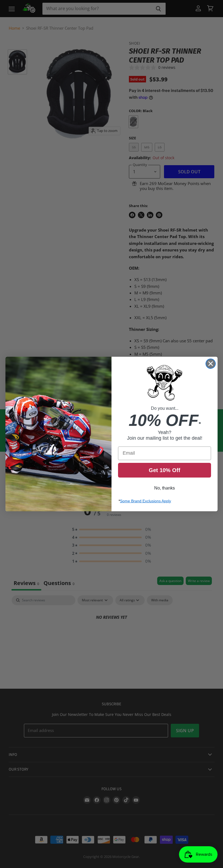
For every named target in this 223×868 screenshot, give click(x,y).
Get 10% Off (164, 470)
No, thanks (164, 488)
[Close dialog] (210, 363)
